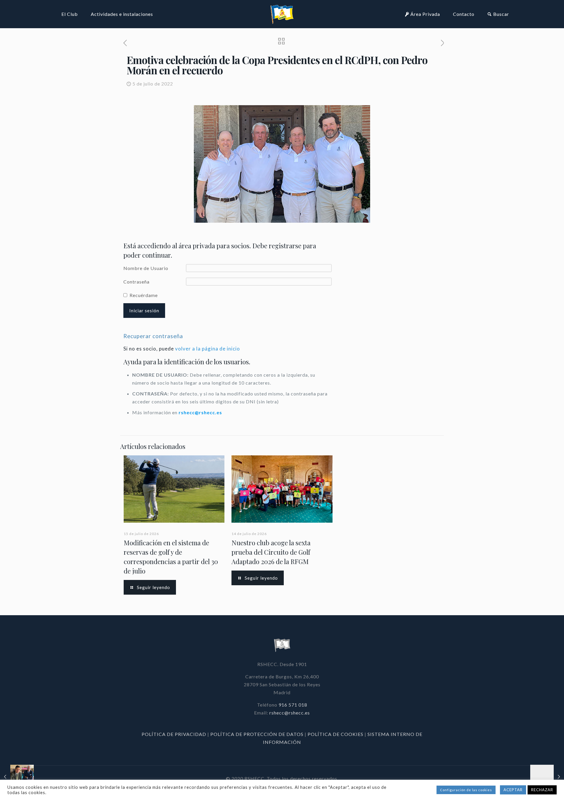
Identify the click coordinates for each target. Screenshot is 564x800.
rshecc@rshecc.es (200, 412)
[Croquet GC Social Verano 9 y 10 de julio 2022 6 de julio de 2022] (547, 776)
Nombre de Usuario (145, 268)
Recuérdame (144, 295)
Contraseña (136, 281)
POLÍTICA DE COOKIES (335, 734)
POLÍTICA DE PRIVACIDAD (174, 734)
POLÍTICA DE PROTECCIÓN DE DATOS (257, 734)
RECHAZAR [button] (542, 789)
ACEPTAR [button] (513, 789)
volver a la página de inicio (207, 349)
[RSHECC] (282, 14)
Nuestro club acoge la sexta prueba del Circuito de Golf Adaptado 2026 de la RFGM (270, 552)
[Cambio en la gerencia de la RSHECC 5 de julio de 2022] (17, 776)
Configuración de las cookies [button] (466, 790)
